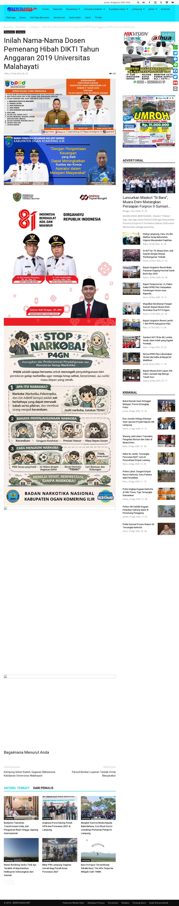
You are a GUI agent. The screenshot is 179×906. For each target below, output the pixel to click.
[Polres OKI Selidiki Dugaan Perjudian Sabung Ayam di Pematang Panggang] (166, 511)
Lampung (137, 9)
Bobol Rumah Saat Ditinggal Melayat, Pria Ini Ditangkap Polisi (137, 404)
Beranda (8, 26)
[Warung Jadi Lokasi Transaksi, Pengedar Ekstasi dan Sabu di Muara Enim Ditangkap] (166, 441)
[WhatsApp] (175, 47)
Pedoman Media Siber (73, 902)
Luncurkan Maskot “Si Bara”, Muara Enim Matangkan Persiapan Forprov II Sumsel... (147, 202)
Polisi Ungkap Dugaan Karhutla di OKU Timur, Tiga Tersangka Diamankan (138, 492)
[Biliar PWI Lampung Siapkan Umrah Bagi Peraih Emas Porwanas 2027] (59, 850)
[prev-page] (6, 882)
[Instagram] (155, 2)
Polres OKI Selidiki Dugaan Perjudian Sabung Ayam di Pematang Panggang (135, 510)
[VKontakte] (172, 2)
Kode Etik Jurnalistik (158, 902)
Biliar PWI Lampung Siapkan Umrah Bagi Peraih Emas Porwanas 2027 (56, 868)
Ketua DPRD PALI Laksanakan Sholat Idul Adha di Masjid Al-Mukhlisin (157, 357)
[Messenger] (175, 59)
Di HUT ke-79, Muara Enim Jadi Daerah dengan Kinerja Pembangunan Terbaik (158, 254)
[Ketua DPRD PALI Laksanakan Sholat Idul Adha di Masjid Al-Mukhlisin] (131, 359)
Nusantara (71, 9)
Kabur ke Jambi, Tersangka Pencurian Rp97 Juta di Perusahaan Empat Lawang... (137, 457)
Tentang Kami (139, 902)
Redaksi (125, 902)
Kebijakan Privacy (96, 902)
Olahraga (10, 17)
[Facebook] (149, 2)
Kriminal (165, 9)
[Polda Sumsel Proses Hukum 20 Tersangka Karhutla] (166, 529)
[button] (138, 2)
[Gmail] (175, 83)
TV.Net (98, 17)
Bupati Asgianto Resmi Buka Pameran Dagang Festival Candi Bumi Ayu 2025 (158, 270)
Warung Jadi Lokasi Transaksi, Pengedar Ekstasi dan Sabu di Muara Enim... (138, 439)
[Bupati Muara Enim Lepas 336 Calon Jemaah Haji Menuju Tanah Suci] (131, 375)
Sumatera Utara (117, 9)
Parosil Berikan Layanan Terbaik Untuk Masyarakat (94, 773)
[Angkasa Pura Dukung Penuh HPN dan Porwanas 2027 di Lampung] (59, 808)
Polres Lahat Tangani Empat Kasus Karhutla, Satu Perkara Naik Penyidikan (137, 474)
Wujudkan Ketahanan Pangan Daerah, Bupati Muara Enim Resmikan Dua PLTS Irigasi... (157, 307)
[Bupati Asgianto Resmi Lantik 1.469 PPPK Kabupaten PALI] (131, 325)
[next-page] (11, 882)
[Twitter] (161, 2)
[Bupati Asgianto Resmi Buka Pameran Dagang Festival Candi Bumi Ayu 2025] (131, 272)
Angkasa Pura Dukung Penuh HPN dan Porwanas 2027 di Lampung (57, 826)
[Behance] (143, 2)
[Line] (175, 65)
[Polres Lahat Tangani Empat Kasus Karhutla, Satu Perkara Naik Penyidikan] (166, 476)
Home (45, 9)
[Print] (175, 89)
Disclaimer (113, 902)
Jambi (151, 9)
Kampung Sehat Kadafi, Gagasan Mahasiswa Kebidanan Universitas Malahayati (29, 773)
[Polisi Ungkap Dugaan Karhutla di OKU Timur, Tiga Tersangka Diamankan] (166, 494)
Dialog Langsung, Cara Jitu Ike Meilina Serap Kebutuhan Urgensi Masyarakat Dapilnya (158, 237)
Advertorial (59, 17)
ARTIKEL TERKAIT (17, 788)
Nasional (57, 9)
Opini (88, 17)
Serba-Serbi (75, 17)
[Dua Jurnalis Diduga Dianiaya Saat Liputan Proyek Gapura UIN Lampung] (166, 423)
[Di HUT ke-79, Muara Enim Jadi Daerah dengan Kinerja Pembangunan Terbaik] (131, 255)
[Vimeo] (166, 2)
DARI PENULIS (43, 788)
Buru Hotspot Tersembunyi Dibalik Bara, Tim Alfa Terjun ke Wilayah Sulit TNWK (97, 868)
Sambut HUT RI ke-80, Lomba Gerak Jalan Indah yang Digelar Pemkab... (158, 340)
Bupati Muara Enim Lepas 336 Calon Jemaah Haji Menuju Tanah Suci (157, 374)
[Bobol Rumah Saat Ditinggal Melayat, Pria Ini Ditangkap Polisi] (166, 406)
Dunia (23, 17)
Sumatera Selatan (93, 9)
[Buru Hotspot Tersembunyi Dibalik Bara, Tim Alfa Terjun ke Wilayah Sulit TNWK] (98, 850)
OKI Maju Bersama (39, 17)
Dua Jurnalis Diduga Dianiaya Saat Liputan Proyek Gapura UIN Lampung (138, 422)
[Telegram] (175, 53)
